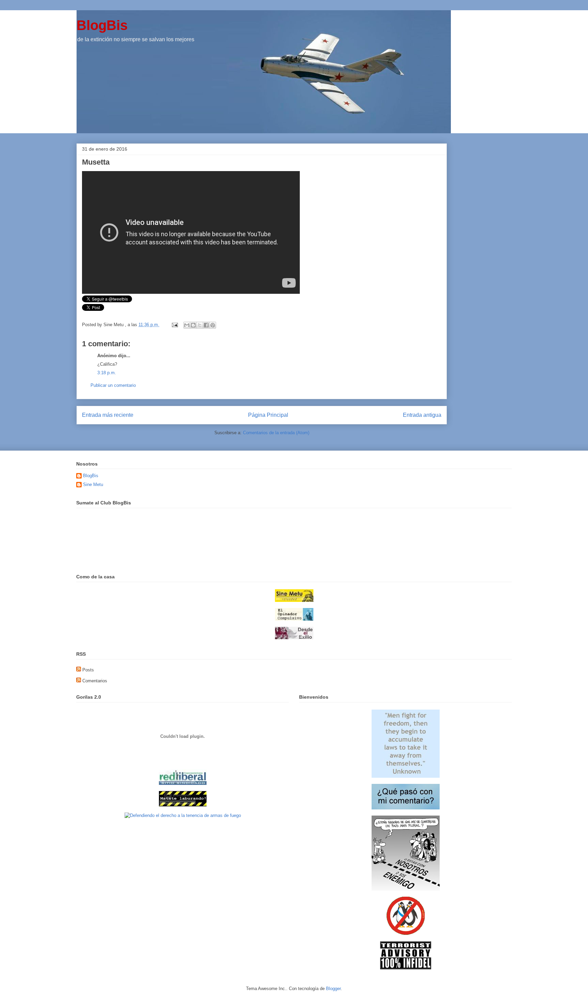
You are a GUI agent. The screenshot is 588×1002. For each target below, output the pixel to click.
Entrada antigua (422, 415)
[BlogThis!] (193, 325)
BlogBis (102, 25)
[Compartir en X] (199, 325)
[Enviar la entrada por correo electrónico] (174, 324)
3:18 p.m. (106, 372)
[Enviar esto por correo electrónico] (186, 325)
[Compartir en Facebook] (206, 325)
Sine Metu (93, 484)
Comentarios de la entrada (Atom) (276, 432)
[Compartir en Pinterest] (212, 325)
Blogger (333, 988)
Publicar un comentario (113, 385)
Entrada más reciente (107, 415)
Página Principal (268, 415)
